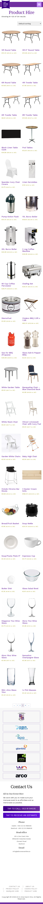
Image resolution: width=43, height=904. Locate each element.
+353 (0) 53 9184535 (24, 826)
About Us (30, 886)
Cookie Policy (31, 889)
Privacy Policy (12, 889)
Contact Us (14, 886)
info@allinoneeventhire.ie (21, 851)
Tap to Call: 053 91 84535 (21, 808)
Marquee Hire (12, 891)
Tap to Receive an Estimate (21, 815)
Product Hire (31, 891)
